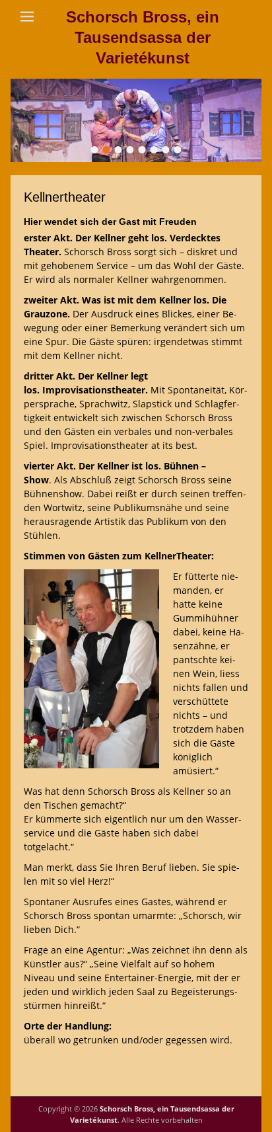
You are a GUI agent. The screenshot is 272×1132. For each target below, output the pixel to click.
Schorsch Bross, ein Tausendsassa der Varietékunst (142, 37)
